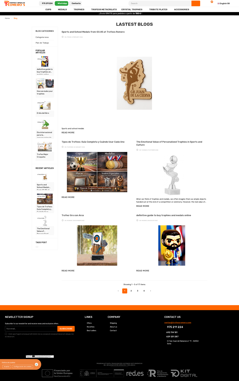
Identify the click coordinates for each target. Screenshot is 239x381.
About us (113, 327)
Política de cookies (8, 362)
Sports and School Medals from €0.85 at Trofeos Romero (44, 187)
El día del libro (43, 113)
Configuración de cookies (23, 366)
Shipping (113, 323)
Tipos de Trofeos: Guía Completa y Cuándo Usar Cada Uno (44, 209)
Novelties (90, 327)
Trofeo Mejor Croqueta (42, 155)
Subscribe (66, 328)
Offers (89, 323)
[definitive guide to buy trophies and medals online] (45, 61)
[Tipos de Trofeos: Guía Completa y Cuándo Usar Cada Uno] (45, 199)
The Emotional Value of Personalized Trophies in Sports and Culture (43, 231)
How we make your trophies (45, 92)
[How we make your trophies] (45, 83)
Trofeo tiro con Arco (73, 215)
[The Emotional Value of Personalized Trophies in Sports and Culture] (45, 221)
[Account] (204, 3)
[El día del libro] (45, 105)
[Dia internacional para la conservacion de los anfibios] (45, 124)
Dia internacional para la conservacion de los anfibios (44, 134)
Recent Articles (45, 168)
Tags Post (41, 242)
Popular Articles (40, 51)
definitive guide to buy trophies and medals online (45, 71)
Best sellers (91, 331)
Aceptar (7, 366)
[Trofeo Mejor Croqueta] (45, 146)
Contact (113, 331)
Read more (68, 132)
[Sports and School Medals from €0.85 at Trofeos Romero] (45, 177)
